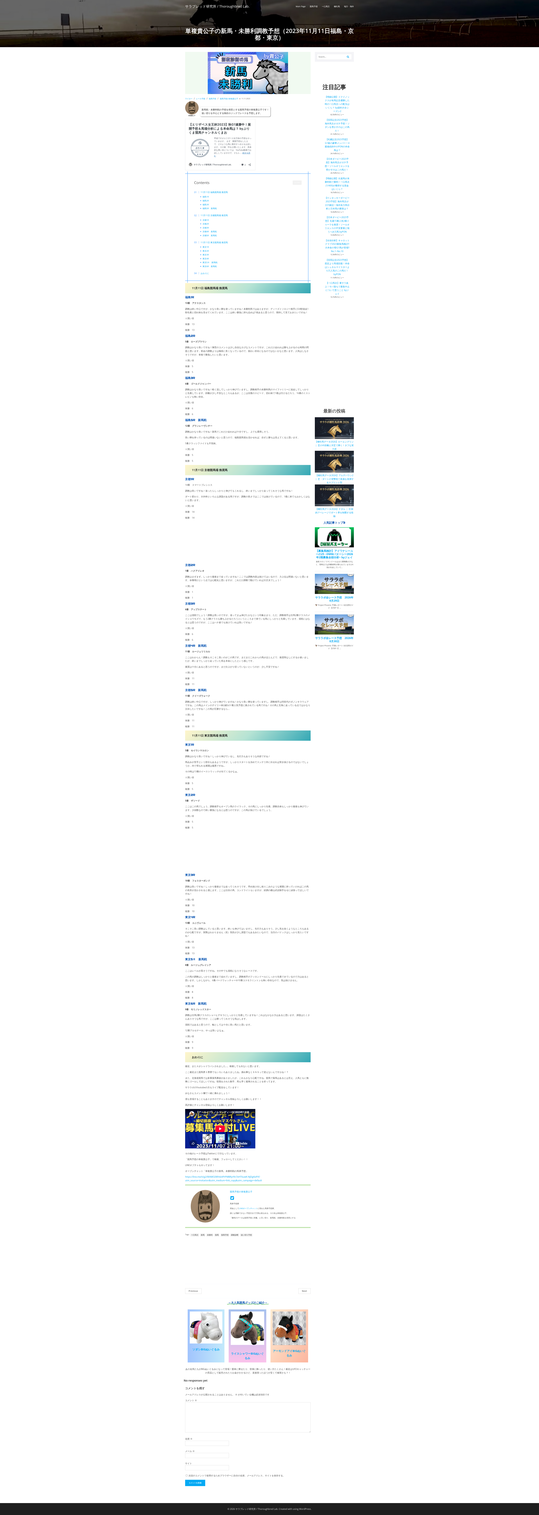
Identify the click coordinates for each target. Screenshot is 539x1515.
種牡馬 (337, 6)
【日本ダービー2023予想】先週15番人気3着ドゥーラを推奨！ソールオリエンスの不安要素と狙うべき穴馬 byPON (337, 224)
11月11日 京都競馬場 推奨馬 (214, 215)
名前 (188, 1438)
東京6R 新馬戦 (210, 266)
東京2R (206, 251)
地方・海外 (349, 6)
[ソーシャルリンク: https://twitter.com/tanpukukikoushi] (233, 1198)
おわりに (205, 273)
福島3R (206, 204)
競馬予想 (314, 6)
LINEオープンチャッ (247, 1208)
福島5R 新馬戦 (210, 208)
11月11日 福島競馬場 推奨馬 (214, 192)
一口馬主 (326, 6)
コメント (191, 1400)
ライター (188, 98)
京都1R (206, 220)
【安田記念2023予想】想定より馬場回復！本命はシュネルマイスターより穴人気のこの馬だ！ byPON (337, 267)
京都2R (206, 223)
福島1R (206, 196)
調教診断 (234, 1235)
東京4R (206, 258)
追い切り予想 (246, 1235)
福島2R (206, 200)
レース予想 (200, 98)
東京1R (206, 247)
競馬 (217, 1235)
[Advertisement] (248, 541)
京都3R (206, 227)
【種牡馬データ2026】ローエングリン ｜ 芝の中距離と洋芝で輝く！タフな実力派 (334, 445)
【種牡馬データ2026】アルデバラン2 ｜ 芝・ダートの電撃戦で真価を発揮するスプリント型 (334, 479)
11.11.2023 (245, 98)
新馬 (203, 1235)
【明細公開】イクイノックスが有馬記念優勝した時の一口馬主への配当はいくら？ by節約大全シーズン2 (337, 104)
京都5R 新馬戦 (210, 235)
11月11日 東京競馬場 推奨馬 (214, 242)
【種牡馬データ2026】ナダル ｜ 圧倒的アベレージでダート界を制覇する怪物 (334, 512)
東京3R (206, 254)
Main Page (301, 6)
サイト (188, 1463)
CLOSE (297, 182)
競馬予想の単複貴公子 (229, 98)
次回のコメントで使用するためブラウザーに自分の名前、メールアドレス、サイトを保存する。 (237, 1475)
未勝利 (210, 1235)
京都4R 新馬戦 (210, 231)
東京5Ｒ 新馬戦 (210, 262)
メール (190, 1451)
